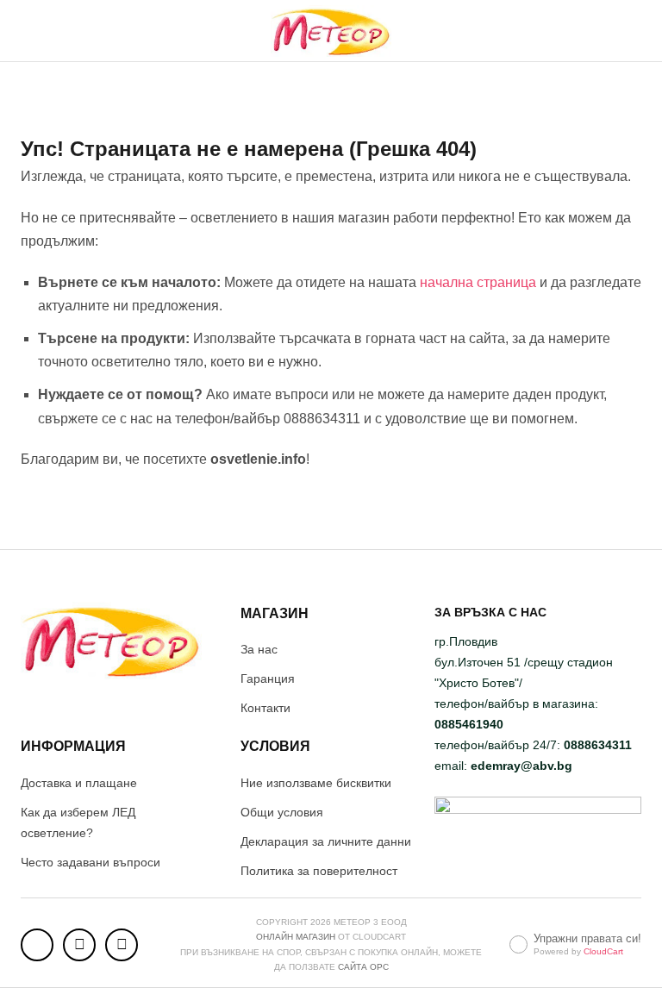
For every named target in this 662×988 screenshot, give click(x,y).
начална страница (478, 282)
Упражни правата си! (587, 938)
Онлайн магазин (295, 936)
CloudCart (603, 951)
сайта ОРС (363, 967)
